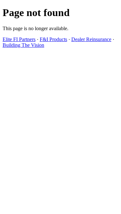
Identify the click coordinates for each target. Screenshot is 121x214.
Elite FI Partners (19, 39)
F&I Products (53, 39)
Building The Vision (23, 45)
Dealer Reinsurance (91, 39)
